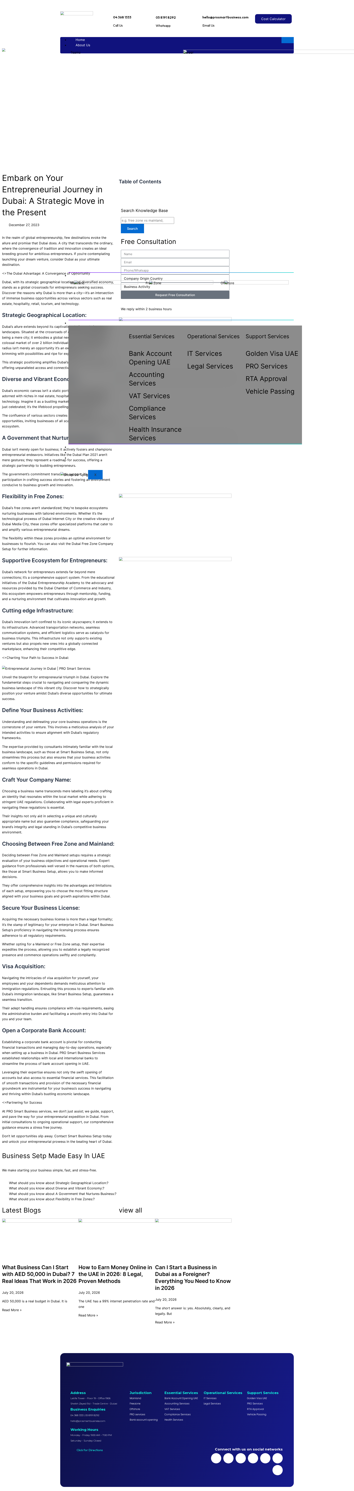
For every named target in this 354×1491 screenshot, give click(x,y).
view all (130, 1210)
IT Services (204, 353)
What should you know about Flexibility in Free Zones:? (52, 1199)
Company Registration (93, 275)
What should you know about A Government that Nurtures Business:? (62, 1194)
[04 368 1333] (115, 8)
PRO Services (267, 366)
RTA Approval (266, 379)
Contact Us (84, 458)
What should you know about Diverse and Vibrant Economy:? (56, 1188)
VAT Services (149, 396)
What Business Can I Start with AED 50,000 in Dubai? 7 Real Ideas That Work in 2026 (39, 1274)
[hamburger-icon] (287, 40)
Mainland (77, 283)
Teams (75, 52)
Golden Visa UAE (272, 353)
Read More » (12, 1310)
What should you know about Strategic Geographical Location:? (58, 1183)
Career (188, 52)
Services (82, 323)
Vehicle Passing (270, 391)
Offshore (227, 283)
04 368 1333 (122, 17)
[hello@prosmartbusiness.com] (204, 8)
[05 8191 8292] (158, 8)
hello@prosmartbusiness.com (225, 17)
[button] (116, 1183)
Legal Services (210, 366)
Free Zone (153, 283)
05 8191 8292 (166, 17)
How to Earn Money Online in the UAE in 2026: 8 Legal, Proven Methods (115, 1274)
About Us (83, 45)
